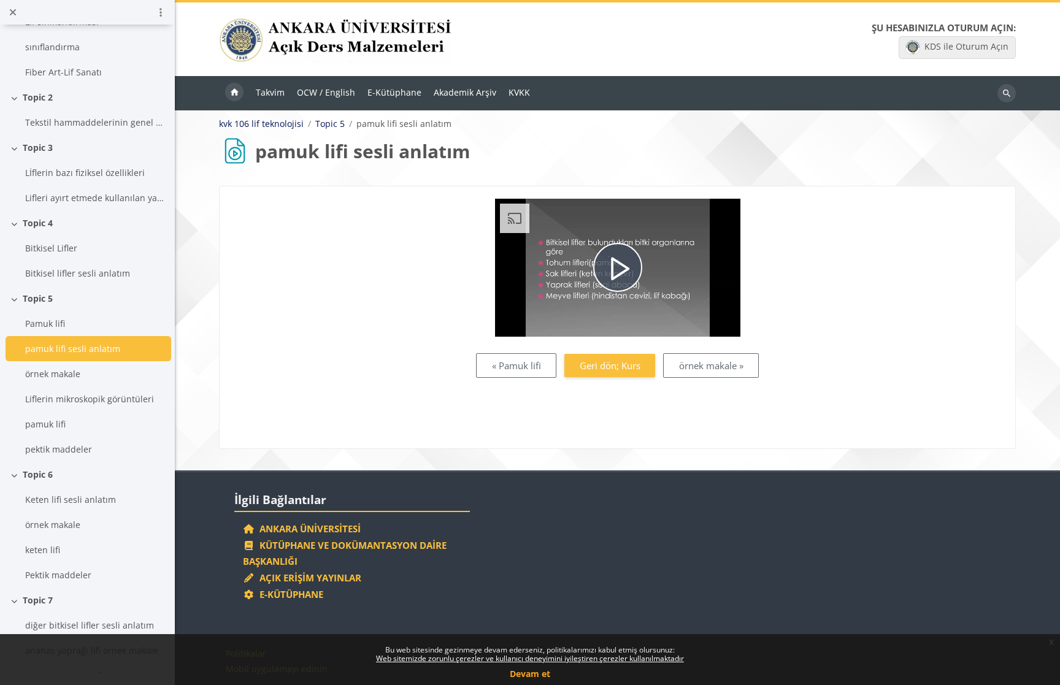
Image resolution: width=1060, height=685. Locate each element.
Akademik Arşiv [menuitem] (465, 92)
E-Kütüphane (289, 594)
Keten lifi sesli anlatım (70, 499)
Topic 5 (38, 298)
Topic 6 (38, 474)
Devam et (530, 673)
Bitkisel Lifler (51, 248)
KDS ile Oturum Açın (966, 46)
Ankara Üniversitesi (308, 528)
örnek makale (52, 374)
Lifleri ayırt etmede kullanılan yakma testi (96, 198)
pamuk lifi (45, 424)
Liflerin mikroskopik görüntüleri (89, 399)
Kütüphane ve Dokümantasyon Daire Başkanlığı (345, 553)
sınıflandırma (52, 47)
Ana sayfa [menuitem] (234, 93)
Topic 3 (38, 147)
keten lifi (42, 550)
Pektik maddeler (58, 575)
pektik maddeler (58, 449)
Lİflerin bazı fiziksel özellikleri (85, 172)
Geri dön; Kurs (610, 365)
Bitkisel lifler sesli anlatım (77, 273)
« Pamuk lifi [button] (516, 365)
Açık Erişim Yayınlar (309, 578)
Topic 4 (38, 223)
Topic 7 (38, 600)
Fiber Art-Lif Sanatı (63, 72)
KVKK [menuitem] (519, 92)
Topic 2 (38, 97)
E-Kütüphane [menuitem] (394, 92)
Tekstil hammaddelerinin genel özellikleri (96, 122)
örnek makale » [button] (711, 365)
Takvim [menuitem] (270, 92)
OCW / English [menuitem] (326, 92)
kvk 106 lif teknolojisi (261, 123)
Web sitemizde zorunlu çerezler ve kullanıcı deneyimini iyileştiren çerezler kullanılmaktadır (530, 658)
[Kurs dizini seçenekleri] (161, 12)
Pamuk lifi (45, 323)
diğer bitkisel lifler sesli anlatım (89, 625)
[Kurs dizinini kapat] (13, 12)
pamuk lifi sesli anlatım (72, 348)
